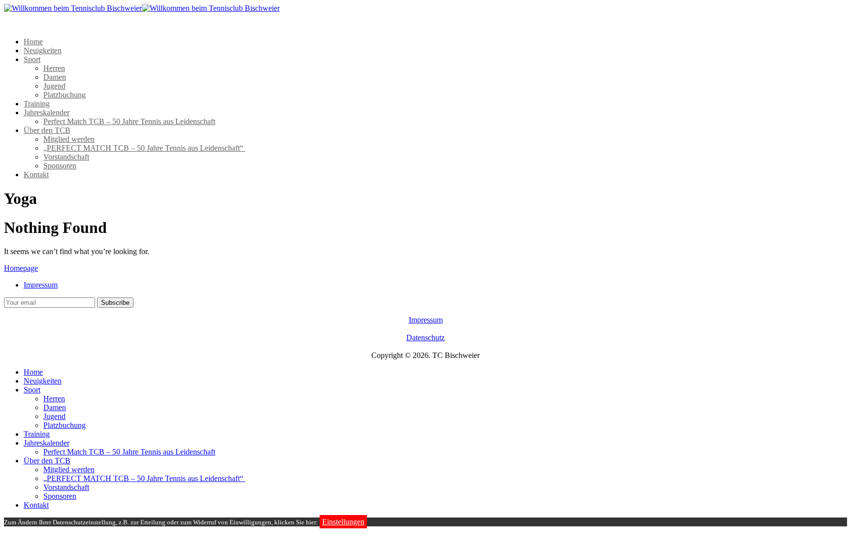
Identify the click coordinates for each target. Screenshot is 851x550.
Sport (32, 59)
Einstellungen (343, 522)
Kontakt (36, 174)
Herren (54, 68)
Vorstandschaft (66, 157)
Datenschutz (425, 337)
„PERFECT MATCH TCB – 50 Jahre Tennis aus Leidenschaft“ (144, 148)
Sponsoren (59, 166)
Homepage (21, 268)
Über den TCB (47, 130)
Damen (54, 77)
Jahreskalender (46, 112)
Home (33, 41)
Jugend (54, 86)
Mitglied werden (69, 139)
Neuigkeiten (43, 50)
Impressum (41, 285)
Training (37, 103)
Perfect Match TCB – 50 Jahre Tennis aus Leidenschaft (129, 121)
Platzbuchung (64, 95)
